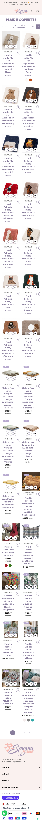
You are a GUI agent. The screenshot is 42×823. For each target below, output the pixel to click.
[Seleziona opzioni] (27, 46)
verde (10, 565)
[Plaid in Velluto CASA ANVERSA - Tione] (11, 629)
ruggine (30, 80)
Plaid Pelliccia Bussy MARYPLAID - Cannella (28, 348)
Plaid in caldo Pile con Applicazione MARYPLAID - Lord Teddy (8, 116)
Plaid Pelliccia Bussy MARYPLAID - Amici (28, 256)
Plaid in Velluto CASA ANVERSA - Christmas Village (28, 651)
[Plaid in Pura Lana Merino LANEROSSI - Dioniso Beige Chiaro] (31, 427)
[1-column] (33, 26)
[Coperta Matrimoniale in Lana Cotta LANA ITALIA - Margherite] (11, 581)
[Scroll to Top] (37, 810)
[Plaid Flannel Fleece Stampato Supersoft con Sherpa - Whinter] (31, 532)
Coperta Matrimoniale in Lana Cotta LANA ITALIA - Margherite (8, 602)
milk (26, 80)
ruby (6, 565)
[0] (37, 11)
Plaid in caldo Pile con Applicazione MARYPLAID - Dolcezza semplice (28, 118)
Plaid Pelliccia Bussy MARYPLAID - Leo (8, 302)
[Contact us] (4, 813)
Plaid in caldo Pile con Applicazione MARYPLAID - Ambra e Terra (28, 63)
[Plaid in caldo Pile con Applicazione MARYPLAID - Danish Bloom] (11, 40)
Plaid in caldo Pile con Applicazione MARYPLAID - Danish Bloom (8, 63)
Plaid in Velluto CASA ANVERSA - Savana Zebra (28, 602)
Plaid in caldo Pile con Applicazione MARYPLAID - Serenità (8, 165)
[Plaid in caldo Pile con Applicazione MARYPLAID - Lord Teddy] (11, 94)
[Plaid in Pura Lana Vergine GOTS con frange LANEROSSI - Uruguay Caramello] (31, 373)
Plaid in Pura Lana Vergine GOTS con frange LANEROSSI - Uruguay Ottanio (8, 452)
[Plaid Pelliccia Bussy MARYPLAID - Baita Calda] (31, 143)
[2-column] (38, 26)
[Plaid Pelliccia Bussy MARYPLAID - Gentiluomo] (31, 189)
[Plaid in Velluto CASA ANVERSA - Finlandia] (11, 678)
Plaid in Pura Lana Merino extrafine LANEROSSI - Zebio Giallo (8, 502)
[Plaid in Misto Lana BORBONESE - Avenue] (11, 532)
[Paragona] (11, 46)
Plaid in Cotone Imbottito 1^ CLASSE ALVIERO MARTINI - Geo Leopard (28, 506)
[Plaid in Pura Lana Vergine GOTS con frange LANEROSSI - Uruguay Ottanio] (11, 427)
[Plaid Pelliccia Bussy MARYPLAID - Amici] (31, 235)
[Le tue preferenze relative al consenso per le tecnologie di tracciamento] (38, 819)
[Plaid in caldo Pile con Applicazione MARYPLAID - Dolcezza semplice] (31, 94)
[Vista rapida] (15, 46)
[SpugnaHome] (21, 11)
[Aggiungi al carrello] (7, 46)
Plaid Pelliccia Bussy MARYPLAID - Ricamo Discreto (28, 303)
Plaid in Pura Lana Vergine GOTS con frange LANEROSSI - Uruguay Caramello (28, 398)
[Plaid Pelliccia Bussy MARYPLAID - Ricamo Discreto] (31, 281)
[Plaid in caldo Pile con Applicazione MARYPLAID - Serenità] (11, 143)
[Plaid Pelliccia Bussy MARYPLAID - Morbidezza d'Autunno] (11, 327)
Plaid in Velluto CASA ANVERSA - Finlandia (8, 698)
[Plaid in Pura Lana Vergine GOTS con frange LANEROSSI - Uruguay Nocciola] (11, 373)
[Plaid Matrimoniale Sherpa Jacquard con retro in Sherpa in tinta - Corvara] (31, 678)
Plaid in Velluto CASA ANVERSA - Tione (8, 650)
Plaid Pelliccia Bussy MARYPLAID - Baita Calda (28, 164)
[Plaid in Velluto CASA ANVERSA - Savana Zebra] (31, 581)
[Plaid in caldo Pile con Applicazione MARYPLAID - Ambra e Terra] (31, 40)
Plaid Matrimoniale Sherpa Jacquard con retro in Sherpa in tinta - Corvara (28, 702)
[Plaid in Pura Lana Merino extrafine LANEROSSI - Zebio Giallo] (11, 481)
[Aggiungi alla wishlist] (18, 53)
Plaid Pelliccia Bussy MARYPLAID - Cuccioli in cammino (8, 257)
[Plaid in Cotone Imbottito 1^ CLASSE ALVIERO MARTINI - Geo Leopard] (31, 481)
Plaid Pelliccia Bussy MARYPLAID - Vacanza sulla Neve (8, 211)
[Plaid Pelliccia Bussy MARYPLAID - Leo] (11, 281)
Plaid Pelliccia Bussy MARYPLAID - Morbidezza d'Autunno (8, 349)
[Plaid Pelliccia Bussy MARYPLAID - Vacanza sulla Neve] (11, 189)
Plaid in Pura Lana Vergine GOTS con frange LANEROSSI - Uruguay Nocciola (8, 398)
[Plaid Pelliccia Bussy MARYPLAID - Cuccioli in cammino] (11, 235)
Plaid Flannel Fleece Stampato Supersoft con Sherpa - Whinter (28, 555)
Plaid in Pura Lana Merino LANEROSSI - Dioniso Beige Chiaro (28, 449)
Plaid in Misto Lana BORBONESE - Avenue (8, 551)
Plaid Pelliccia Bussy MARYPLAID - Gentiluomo (28, 210)
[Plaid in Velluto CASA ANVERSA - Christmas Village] (31, 629)
